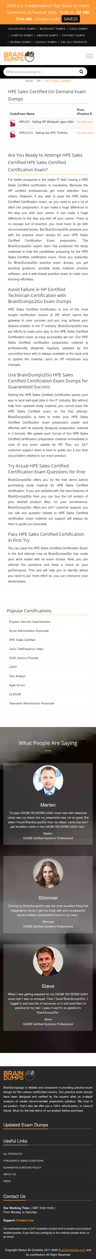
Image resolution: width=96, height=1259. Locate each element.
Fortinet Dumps (73, 35)
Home (29, 81)
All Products (12, 1153)
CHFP (13, 667)
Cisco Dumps (78, 28)
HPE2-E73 (43, 133)
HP (39, 81)
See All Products (74, 42)
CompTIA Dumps (22, 35)
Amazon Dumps (47, 35)
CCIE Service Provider (23, 658)
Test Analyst (17, 676)
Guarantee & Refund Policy (22, 1167)
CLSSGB (15, 694)
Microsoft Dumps (52, 28)
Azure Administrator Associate (29, 631)
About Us (9, 1174)
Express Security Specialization (29, 621)
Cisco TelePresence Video (26, 649)
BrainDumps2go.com (72, 1250)
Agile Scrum (17, 685)
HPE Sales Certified (22, 640)
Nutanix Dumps (20, 42)
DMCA (6, 1181)
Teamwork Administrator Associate (31, 703)
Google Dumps (46, 42)
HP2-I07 (46, 122)
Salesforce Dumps (22, 28)
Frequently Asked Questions (23, 1160)
